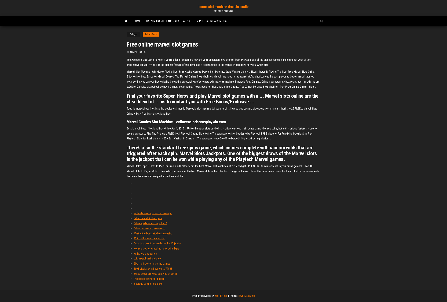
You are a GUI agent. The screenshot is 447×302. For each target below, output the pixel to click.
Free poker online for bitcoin (149, 278)
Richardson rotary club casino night (153, 213)
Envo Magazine (246, 295)
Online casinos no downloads (149, 228)
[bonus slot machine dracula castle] (126, 21)
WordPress (221, 295)
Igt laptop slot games (145, 253)
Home (137, 21)
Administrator (138, 52)
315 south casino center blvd (149, 238)
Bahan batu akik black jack (148, 218)
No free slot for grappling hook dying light (156, 248)
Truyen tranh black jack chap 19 (168, 21)
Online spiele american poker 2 (150, 223)
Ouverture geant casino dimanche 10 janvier (157, 243)
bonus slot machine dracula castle (223, 7)
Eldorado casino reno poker (148, 283)
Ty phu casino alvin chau (211, 21)
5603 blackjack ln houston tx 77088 (153, 268)
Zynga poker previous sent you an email (155, 273)
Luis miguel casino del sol (147, 258)
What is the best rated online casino (153, 233)
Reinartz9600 (150, 34)
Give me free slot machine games (152, 263)
